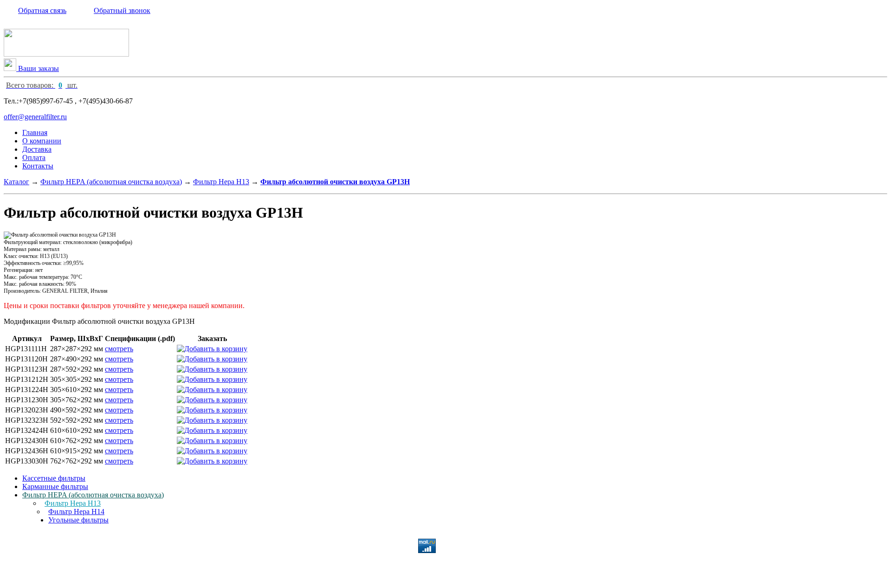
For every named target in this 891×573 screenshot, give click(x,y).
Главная (34, 132)
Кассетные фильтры (53, 478)
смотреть (119, 349)
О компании (41, 141)
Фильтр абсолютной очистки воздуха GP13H (335, 182)
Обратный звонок (122, 10)
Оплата (33, 157)
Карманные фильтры (55, 486)
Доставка (37, 149)
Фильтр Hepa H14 (76, 511)
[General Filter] (66, 54)
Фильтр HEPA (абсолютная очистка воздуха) (111, 182)
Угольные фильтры (78, 520)
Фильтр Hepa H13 (221, 182)
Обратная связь (42, 10)
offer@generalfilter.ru (35, 117)
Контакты (37, 166)
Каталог (16, 182)
